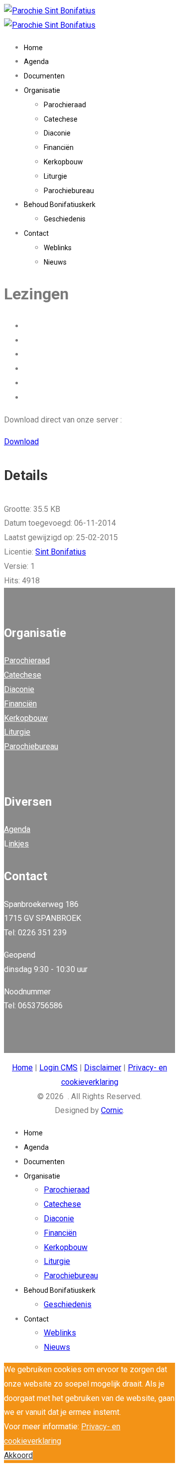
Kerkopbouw (63, 162)
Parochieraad (65, 105)
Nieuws (55, 262)
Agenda (36, 62)
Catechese (61, 119)
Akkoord (18, 1455)
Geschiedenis (65, 219)
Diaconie (57, 133)
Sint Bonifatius (60, 552)
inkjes (18, 843)
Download (21, 441)
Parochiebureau (69, 191)
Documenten (44, 76)
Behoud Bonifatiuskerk (59, 205)
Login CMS (58, 1067)
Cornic (112, 1110)
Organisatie (42, 90)
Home (33, 48)
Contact (36, 233)
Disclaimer (102, 1067)
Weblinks (58, 248)
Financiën (59, 147)
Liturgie (55, 176)
